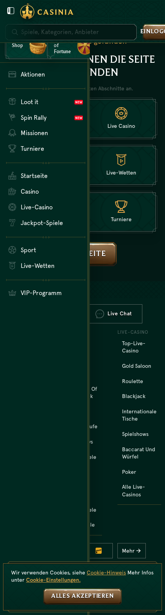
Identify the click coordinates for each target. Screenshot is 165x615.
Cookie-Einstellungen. (53, 580)
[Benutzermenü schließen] (11, 11)
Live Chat (119, 313)
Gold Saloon (136, 366)
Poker (129, 472)
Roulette (132, 381)
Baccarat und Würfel (138, 453)
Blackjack (133, 396)
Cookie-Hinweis (106, 572)
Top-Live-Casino (133, 347)
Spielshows (135, 434)
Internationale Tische (139, 415)
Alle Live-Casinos (133, 491)
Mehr (128, 551)
